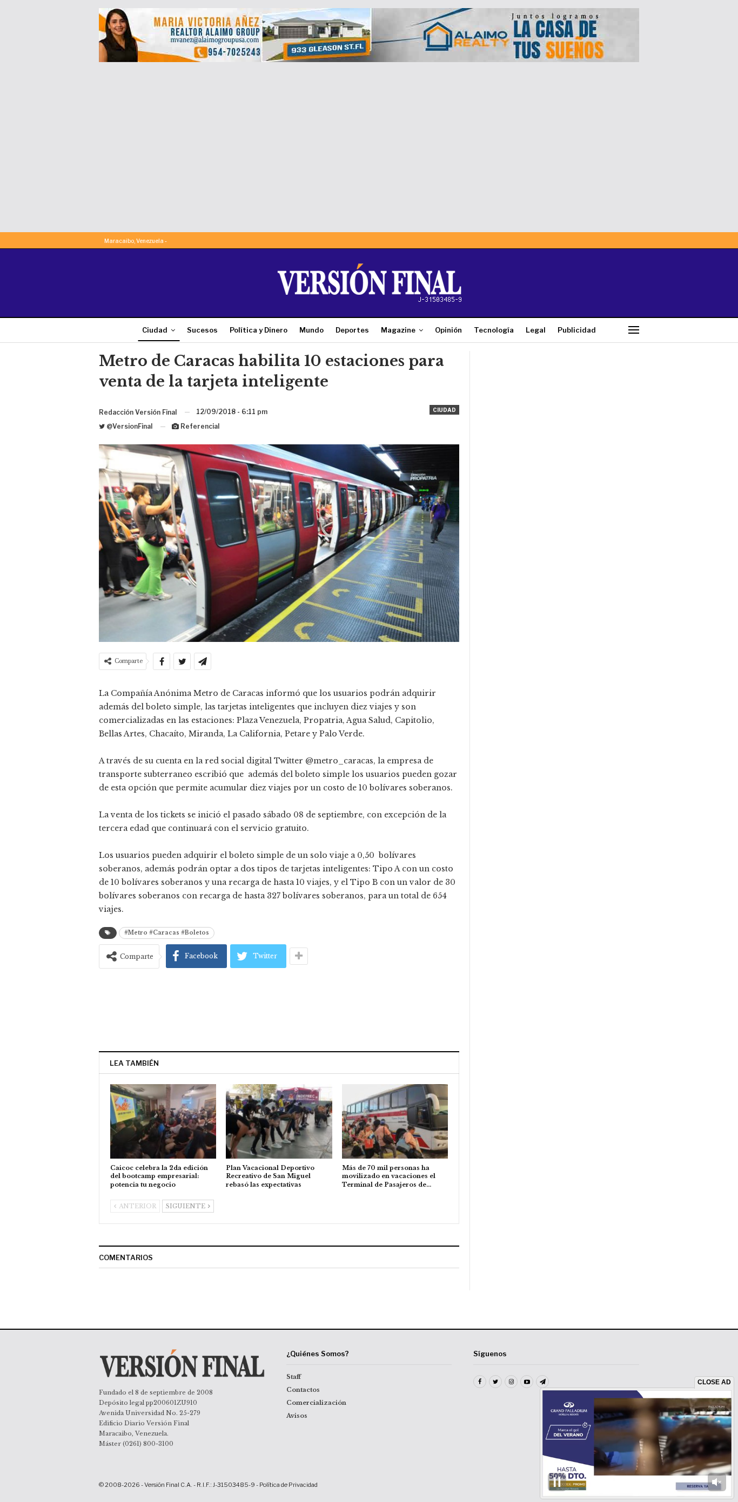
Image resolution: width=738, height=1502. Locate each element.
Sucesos (202, 330)
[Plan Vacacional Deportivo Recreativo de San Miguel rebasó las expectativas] (279, 1121)
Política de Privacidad (288, 1485)
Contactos (303, 1389)
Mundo (311, 330)
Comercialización (316, 1402)
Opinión (448, 330)
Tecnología (494, 330)
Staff (293, 1377)
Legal (536, 330)
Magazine (398, 330)
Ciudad (154, 330)
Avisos (296, 1415)
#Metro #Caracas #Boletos (166, 932)
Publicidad (577, 330)
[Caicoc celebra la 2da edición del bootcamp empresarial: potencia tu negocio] (163, 1121)
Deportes (352, 330)
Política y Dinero (258, 330)
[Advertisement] (369, 143)
